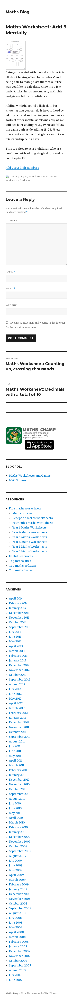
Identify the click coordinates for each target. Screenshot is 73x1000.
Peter (14, 176)
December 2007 (19, 951)
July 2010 (15, 803)
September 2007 (20, 965)
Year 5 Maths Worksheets (29, 537)
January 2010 (17, 832)
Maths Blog (17, 12)
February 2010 (18, 827)
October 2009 (18, 846)
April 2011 (15, 760)
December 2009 (19, 836)
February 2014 (18, 603)
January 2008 (18, 946)
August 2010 (17, 798)
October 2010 (17, 789)
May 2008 (15, 927)
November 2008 (20, 898)
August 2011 (17, 741)
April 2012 (16, 703)
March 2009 (17, 879)
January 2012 (17, 717)
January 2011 (17, 775)
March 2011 (16, 765)
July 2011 (14, 746)
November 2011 (19, 727)
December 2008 (19, 894)
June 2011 (15, 751)
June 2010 (15, 808)
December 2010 (19, 779)
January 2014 (17, 608)
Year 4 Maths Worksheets (29, 541)
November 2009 (20, 841)
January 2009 (18, 889)
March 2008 (17, 937)
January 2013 (17, 660)
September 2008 (20, 908)
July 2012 (15, 689)
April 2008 (16, 932)
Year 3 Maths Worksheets (29, 546)
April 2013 (16, 646)
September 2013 (19, 627)
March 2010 (17, 822)
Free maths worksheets (25, 508)
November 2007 (19, 956)
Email (10, 288)
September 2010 (19, 794)
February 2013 (18, 655)
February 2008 (19, 941)
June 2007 (15, 979)
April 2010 (16, 817)
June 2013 (15, 636)
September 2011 (19, 736)
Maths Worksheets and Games (30, 475)
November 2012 (19, 670)
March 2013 (17, 651)
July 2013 (15, 632)
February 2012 (18, 713)
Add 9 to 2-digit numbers (22, 167)
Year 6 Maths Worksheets (29, 532)
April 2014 (16, 598)
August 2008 (17, 913)
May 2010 (15, 813)
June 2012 (15, 693)
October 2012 (17, 674)
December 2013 (19, 612)
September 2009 (20, 851)
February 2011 (18, 770)
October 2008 (18, 903)
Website (11, 305)
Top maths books (21, 570)
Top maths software (22, 565)
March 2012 (17, 708)
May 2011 (15, 755)
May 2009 (15, 870)
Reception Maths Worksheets (32, 518)
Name (10, 271)
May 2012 (15, 698)
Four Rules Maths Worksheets (32, 522)
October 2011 (17, 732)
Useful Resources (21, 556)
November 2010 (19, 784)
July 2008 (15, 917)
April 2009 (16, 875)
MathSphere (17, 480)
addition (26, 180)
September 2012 (19, 679)
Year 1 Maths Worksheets (29, 527)
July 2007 (15, 975)
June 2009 (16, 865)
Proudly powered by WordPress (39, 993)
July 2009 (15, 860)
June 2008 (16, 922)
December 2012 (19, 665)
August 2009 (17, 856)
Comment (12, 220)
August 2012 (17, 684)
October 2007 (18, 960)
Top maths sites (20, 561)
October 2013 (17, 622)
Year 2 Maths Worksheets (29, 551)
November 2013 (19, 617)
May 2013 (15, 641)
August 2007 (17, 970)
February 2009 (19, 884)
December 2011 (19, 722)
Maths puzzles (22, 513)
